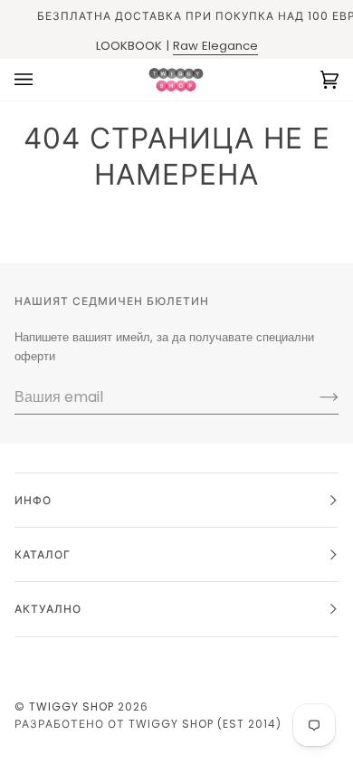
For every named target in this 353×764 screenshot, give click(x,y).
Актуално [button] (47, 608)
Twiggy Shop (71, 706)
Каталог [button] (42, 554)
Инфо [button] (33, 500)
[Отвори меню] (41, 79)
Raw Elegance (215, 45)
